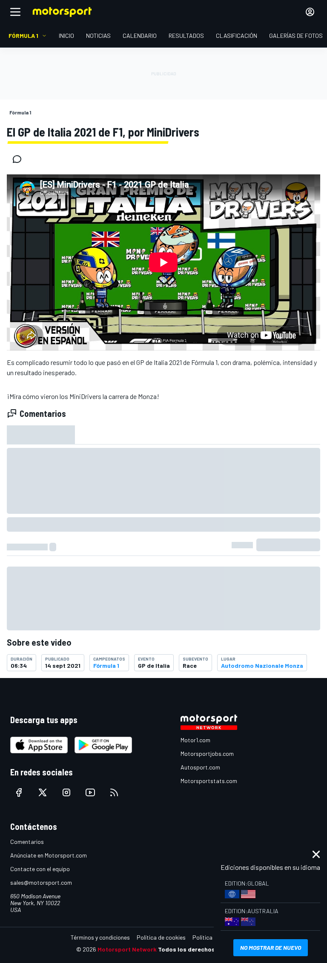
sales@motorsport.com (41, 882)
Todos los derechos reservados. (204, 949)
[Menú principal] (15, 12)
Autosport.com (200, 767)
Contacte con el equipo (40, 868)
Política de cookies (161, 937)
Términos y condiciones (100, 937)
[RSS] (114, 792)
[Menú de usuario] (309, 11)
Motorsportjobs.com (207, 753)
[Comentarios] (19, 159)
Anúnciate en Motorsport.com (48, 855)
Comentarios (27, 841)
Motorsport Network (127, 949)
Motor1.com (195, 740)
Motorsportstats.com (209, 780)
